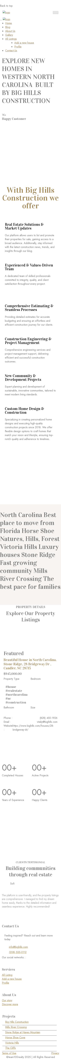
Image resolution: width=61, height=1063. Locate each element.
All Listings (11, 39)
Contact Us (11, 50)
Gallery (9, 35)
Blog (7, 27)
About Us (10, 31)
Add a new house (24, 43)
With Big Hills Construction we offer (30, 197)
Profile (17, 47)
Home (8, 23)
